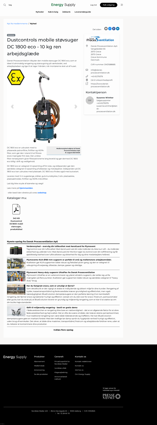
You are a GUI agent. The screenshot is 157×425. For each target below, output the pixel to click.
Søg (10, 5)
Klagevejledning (60, 372)
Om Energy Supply (82, 374)
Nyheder (40, 12)
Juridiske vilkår (60, 368)
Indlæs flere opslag (63, 330)
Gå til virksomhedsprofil (102, 80)
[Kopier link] (110, 28)
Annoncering (39, 370)
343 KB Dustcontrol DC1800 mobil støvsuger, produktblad (16, 223)
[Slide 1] (42, 138)
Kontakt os (79, 366)
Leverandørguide (83, 12)
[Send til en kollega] (106, 28)
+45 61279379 (97, 76)
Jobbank (66, 12)
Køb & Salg (53, 12)
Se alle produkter (41, 374)
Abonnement (39, 361)
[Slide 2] (46, 138)
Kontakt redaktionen (83, 361)
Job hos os (79, 370)
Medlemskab (39, 366)
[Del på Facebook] (114, 28)
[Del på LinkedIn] (117, 28)
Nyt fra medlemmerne (17, 24)
